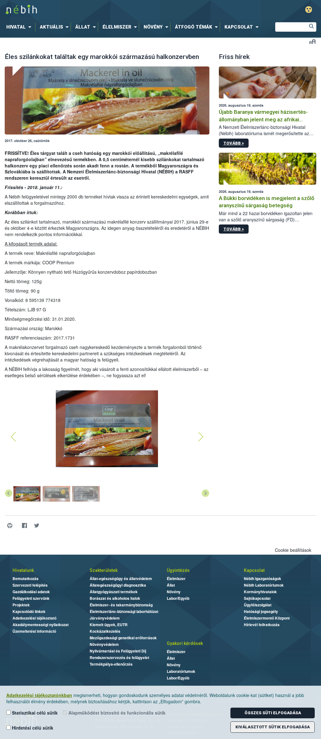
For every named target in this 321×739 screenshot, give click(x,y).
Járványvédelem (105, 618)
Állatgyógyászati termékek (114, 591)
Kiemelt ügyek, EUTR (109, 624)
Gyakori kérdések (185, 643)
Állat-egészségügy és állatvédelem (121, 578)
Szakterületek (104, 570)
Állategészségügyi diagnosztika (118, 585)
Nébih (95, 10)
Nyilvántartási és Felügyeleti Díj (118, 651)
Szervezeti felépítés (30, 585)
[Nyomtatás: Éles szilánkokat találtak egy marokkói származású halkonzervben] (9, 525)
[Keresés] (311, 27)
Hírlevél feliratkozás (262, 624)
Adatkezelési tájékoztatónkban (39, 695)
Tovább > (234, 143)
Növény (174, 591)
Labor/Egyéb (178, 598)
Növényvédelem (104, 644)
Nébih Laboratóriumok (264, 585)
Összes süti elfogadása (273, 712)
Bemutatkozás (26, 578)
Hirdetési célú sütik (32, 728)
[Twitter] (36, 525)
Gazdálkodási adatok (31, 591)
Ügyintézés (178, 570)
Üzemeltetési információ (34, 631)
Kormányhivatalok (260, 591)
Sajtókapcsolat (257, 598)
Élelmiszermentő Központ (267, 618)
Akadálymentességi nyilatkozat (41, 624)
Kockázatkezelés (105, 631)
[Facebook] (24, 525)
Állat (171, 585)
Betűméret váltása (312, 41)
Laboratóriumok (181, 671)
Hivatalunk (23, 570)
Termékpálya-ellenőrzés (111, 664)
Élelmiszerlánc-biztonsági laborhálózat (124, 611)
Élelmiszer (176, 578)
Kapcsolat (254, 570)
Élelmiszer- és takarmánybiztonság (121, 605)
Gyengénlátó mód (308, 9)
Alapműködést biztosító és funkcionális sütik (116, 713)
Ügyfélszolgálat (257, 605)
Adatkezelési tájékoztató (34, 618)
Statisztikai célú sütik (34, 713)
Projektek (21, 605)
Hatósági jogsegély (261, 611)
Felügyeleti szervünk (31, 598)
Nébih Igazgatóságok (262, 578)
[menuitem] (20, 27)
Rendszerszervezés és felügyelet (119, 657)
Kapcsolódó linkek (29, 611)
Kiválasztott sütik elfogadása (272, 727)
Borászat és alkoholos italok (115, 598)
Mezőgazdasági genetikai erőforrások (123, 638)
